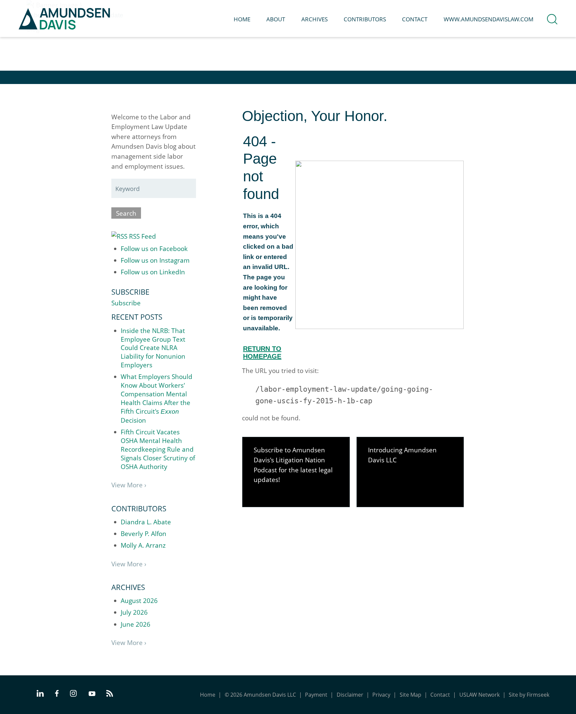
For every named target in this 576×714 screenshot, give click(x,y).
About (275, 19)
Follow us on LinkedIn (153, 272)
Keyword (127, 189)
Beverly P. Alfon (143, 533)
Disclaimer (350, 694)
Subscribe (126, 303)
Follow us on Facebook (154, 248)
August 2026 (139, 600)
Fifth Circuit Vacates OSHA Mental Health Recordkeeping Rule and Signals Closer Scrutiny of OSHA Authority (158, 449)
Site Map (410, 694)
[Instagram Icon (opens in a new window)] (74, 694)
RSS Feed (141, 236)
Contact (414, 19)
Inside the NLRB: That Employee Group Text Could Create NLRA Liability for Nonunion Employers (153, 347)
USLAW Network (479, 694)
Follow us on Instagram (155, 260)
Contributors (365, 19)
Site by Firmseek (529, 694)
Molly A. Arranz (143, 545)
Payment (316, 694)
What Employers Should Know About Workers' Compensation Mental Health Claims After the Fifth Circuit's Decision (156, 398)
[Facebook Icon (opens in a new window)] (57, 694)
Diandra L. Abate (146, 522)
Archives (314, 19)
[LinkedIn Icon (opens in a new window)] (40, 694)
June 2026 (135, 624)
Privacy (381, 694)
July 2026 (134, 612)
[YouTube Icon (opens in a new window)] (92, 694)
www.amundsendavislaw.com (488, 19)
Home (242, 19)
